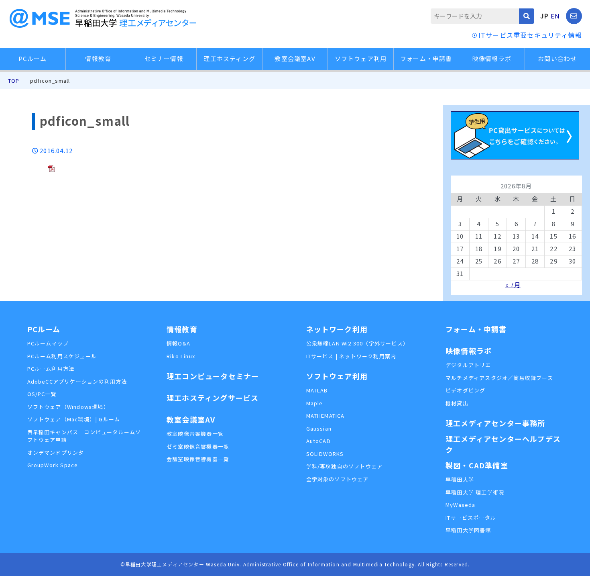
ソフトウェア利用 (361, 58)
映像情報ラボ (491, 58)
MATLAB (317, 390)
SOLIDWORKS (325, 454)
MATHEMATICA (325, 415)
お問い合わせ (557, 58)
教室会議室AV (295, 58)
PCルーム (32, 58)
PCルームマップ (48, 343)
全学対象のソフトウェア (337, 479)
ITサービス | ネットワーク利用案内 (351, 356)
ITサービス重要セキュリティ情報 (530, 35)
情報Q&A (178, 343)
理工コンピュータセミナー (213, 376)
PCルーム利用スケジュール (62, 356)
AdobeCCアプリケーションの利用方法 (77, 381)
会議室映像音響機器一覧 (198, 459)
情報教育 (98, 58)
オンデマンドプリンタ (55, 452)
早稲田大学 (460, 479)
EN (555, 16)
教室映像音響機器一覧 (195, 433)
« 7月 (513, 284)
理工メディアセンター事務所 (495, 423)
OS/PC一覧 (42, 394)
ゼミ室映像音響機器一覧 (198, 446)
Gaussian (319, 428)
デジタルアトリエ (468, 365)
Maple (314, 403)
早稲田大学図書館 (468, 530)
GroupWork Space (52, 465)
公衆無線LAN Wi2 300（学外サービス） (357, 343)
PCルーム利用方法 (51, 368)
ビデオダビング (465, 390)
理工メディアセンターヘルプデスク (503, 444)
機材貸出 (457, 403)
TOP (14, 80)
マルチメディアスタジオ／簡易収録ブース (499, 378)
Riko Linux (181, 356)
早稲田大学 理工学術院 (475, 492)
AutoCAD (318, 441)
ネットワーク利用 (337, 329)
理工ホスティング (229, 58)
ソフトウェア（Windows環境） (68, 407)
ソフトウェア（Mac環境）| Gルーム (73, 419)
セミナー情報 (163, 58)
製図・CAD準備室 (477, 465)
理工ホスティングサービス (212, 397)
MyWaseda (461, 505)
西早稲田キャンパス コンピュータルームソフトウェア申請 (84, 436)
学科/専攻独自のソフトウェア (344, 466)
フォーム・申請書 (426, 58)
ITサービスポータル (471, 517)
